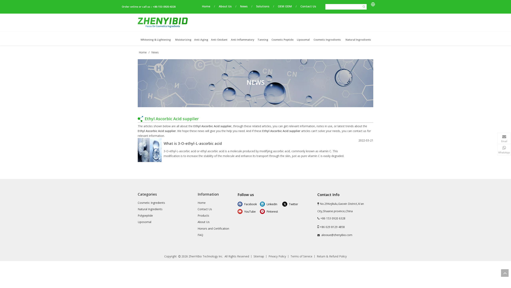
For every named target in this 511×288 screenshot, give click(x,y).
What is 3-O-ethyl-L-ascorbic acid (193, 143)
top (505, 273)
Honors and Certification (213, 228)
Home (206, 6)
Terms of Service (301, 256)
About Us (225, 6)
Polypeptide (145, 215)
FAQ (200, 235)
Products (203, 215)
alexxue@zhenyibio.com (336, 235)
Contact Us (308, 6)
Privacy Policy (277, 256)
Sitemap (259, 256)
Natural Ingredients (150, 209)
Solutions (262, 6)
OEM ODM (285, 6)
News (244, 6)
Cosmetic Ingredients (151, 203)
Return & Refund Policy (332, 256)
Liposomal (144, 222)
